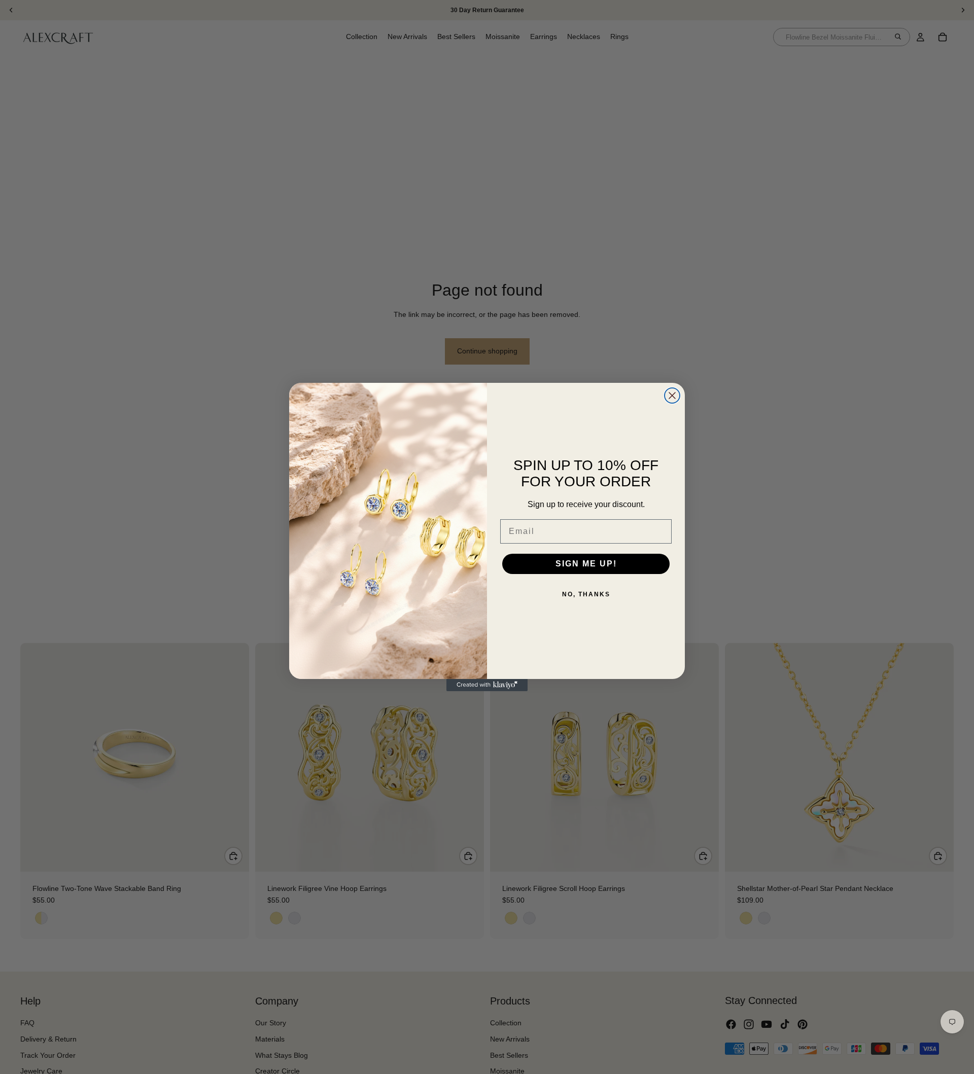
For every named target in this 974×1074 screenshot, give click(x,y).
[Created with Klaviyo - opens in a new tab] (487, 685)
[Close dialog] (672, 395)
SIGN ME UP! (586, 563)
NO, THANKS (586, 594)
